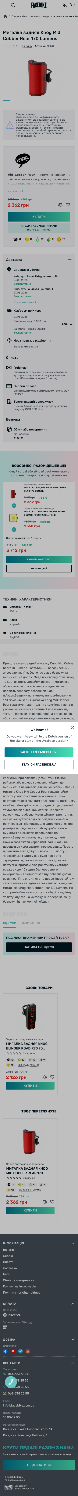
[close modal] (72, 727)
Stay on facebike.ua (38, 764)
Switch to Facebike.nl (39, 752)
